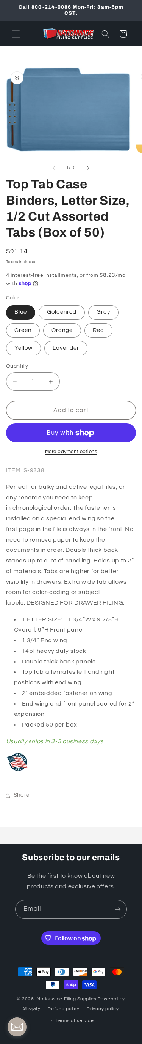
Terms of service (75, 1021)
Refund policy (64, 1009)
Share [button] (22, 795)
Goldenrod (61, 312)
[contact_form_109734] (17, 1026)
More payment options (71, 451)
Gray (103, 312)
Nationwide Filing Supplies (67, 999)
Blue (20, 312)
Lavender (66, 348)
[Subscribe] (117, 909)
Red (98, 330)
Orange (62, 330)
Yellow (23, 348)
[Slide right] (88, 168)
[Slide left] (53, 168)
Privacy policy (103, 1009)
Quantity (17, 366)
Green (22, 330)
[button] (16, 34)
